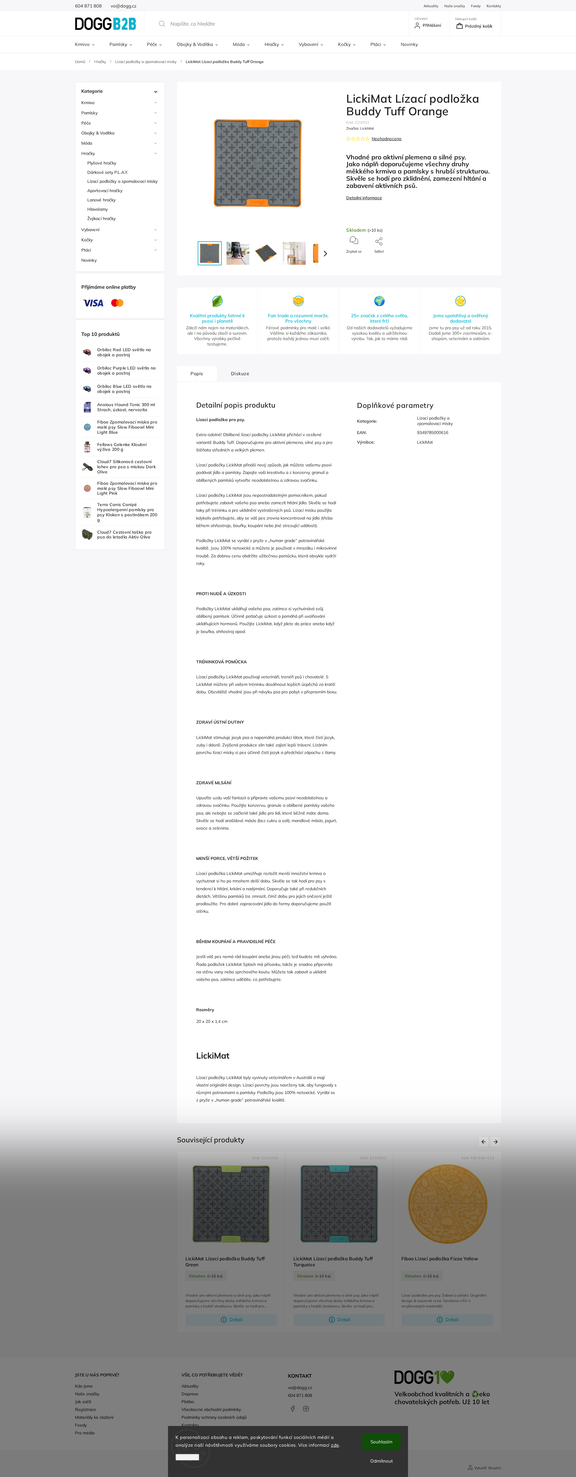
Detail (236, 1319)
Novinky (89, 260)
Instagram (306, 1408)
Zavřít (484, 261)
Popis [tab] (196, 373)
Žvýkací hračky (101, 218)
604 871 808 (300, 1395)
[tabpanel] (231, 1241)
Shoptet (494, 1468)
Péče (86, 123)
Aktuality (431, 6)
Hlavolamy (97, 209)
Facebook (292, 1408)
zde (335, 1445)
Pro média (84, 1433)
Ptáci (86, 250)
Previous (484, 1141)
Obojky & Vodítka (98, 133)
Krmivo (88, 102)
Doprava (190, 1394)
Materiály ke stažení (94, 1417)
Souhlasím (381, 1442)
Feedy (476, 6)
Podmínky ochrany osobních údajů (214, 1417)
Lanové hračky (101, 200)
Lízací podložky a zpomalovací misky (122, 181)
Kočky (87, 240)
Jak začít (83, 1401)
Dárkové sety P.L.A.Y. (107, 172)
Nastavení (187, 1457)
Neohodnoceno (386, 139)
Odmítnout (381, 1461)
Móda (86, 143)
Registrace (85, 1409)
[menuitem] (88, 44)
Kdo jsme (84, 1386)
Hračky (88, 153)
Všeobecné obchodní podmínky (211, 1409)
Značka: (360, 128)
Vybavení (90, 229)
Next (496, 1141)
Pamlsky (89, 113)
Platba (188, 1401)
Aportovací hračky (104, 190)
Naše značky (454, 6)
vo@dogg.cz (300, 1387)
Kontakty (494, 6)
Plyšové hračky (101, 163)
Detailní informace (364, 197)
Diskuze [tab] (240, 373)
